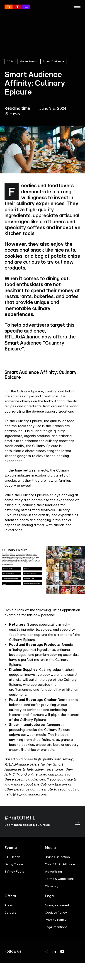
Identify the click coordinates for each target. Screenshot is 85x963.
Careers (10, 912)
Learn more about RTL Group (27, 825)
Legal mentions (56, 927)
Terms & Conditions (59, 878)
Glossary (51, 886)
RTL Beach (12, 857)
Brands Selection (57, 857)
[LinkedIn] (54, 951)
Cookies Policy (56, 912)
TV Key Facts (14, 871)
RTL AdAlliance (17, 7)
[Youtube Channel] (62, 951)
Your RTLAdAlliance (60, 864)
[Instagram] (46, 951)
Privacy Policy (56, 920)
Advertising (53, 871)
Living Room (14, 864)
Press (9, 905)
